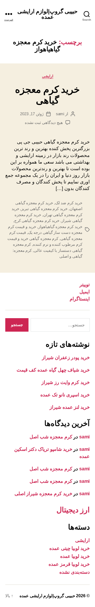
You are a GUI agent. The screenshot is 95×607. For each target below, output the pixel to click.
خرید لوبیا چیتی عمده (69, 548)
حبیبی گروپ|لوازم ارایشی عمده (47, 14)
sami (60, 114)
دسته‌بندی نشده (74, 572)
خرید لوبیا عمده (75, 556)
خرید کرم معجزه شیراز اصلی (43, 493)
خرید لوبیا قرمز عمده (69, 564)
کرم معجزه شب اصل (51, 436)
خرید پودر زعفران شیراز (66, 357)
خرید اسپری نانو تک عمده (65, 394)
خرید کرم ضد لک (68, 203)
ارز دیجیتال (73, 510)
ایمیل (84, 291)
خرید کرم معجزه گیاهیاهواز (60, 226)
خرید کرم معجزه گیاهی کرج (37, 220)
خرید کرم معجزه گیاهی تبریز (44, 208)
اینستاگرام (80, 299)
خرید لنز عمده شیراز (70, 407)
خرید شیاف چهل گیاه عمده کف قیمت (53, 370)
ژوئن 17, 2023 (32, 114)
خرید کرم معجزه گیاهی (47, 95)
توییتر (84, 284)
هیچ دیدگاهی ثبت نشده (44, 122)
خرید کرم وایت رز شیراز (65, 382)
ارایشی (47, 76)
